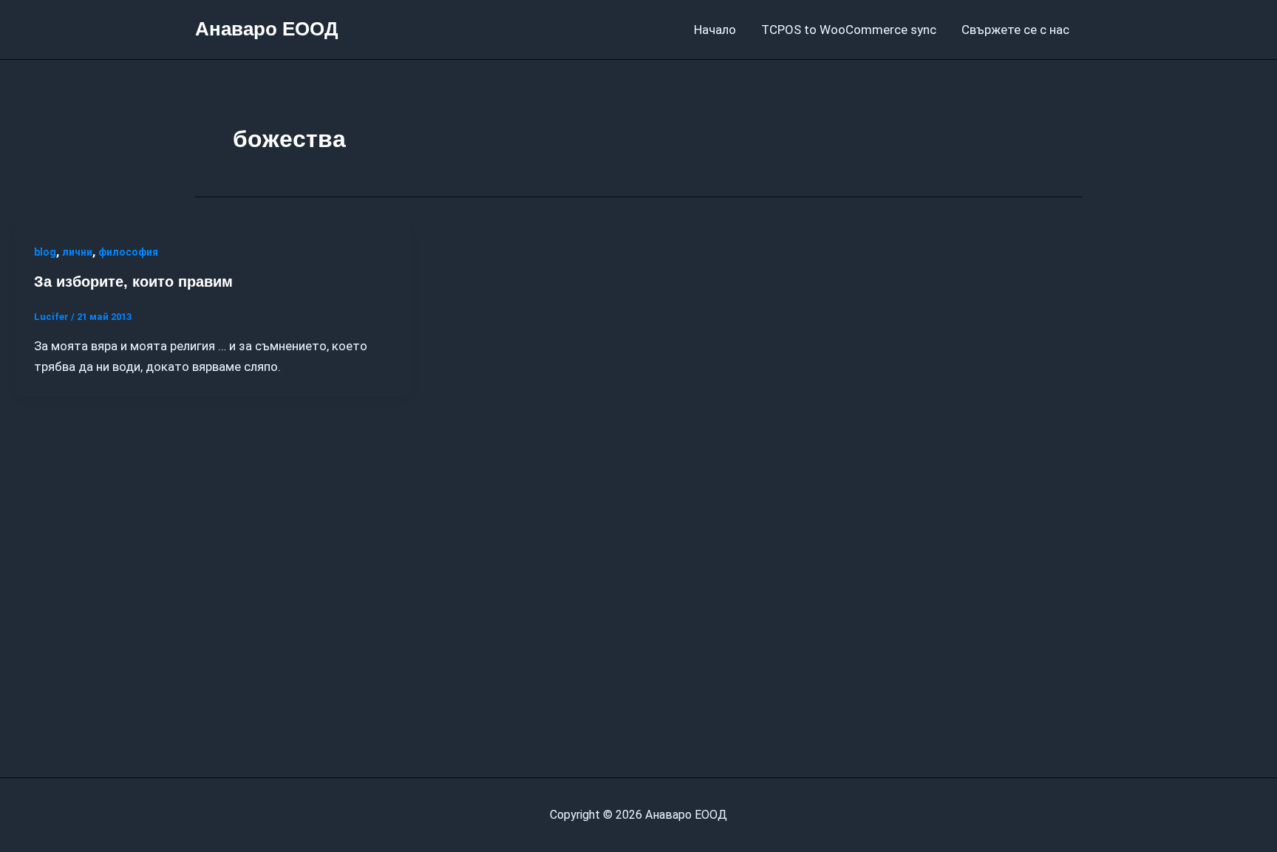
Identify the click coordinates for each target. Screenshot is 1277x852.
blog (45, 252)
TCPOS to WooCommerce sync (848, 29)
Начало (715, 29)
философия (128, 252)
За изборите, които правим (133, 281)
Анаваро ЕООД (266, 29)
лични (77, 252)
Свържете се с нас (1015, 29)
